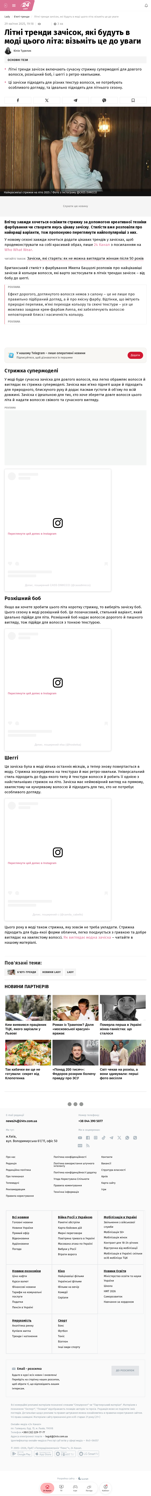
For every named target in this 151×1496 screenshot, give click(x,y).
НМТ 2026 (110, 1291)
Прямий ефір (20, 1233)
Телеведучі (12, 1183)
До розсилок (125, 1370)
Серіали (63, 1297)
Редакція (11, 1163)
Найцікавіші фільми (71, 1276)
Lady (8, 17)
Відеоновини (20, 1238)
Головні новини (22, 1222)
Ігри (103, 1189)
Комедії (63, 1292)
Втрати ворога (67, 1254)
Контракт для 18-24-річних (121, 1242)
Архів (104, 1176)
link (79, 1137)
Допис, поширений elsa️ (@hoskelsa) (58, 744)
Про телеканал (15, 1176)
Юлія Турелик (22, 50)
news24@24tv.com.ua (21, 1121)
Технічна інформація (66, 1192)
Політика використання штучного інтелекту (74, 1164)
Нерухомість (21, 1320)
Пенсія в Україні (22, 1307)
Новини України (22, 1227)
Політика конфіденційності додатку (75, 1172)
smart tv (65, 1453)
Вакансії (106, 1163)
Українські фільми (70, 1281)
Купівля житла (21, 1331)
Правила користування (20, 1196)
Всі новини (20, 1217)
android (21, 1453)
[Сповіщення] (146, 5)
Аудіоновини (20, 1243)
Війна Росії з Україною (75, 1217)
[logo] (25, 5)
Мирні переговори (70, 1233)
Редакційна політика (18, 1170)
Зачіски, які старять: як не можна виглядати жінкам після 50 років (85, 258)
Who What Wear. (19, 249)
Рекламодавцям (15, 1189)
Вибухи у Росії (67, 1249)
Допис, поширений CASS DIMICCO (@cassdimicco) (58, 585)
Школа (108, 1286)
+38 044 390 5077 (90, 1121)
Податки (17, 1302)
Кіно (61, 1271)
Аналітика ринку (22, 1325)
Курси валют (20, 1281)
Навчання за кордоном (119, 1302)
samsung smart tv (88, 1453)
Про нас (11, 1157)
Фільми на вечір (68, 1287)
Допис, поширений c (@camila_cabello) (58, 914)
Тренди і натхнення (24, 1336)
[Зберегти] (133, 100)
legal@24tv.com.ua (56, 1436)
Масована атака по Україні (75, 1243)
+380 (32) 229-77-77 (33, 1432)
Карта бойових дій (70, 1227)
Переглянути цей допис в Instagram (32, 533)
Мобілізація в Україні (120, 1217)
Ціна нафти (19, 1276)
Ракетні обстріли (69, 1222)
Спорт (62, 1320)
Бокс (61, 1325)
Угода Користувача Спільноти (71, 1179)
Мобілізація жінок (115, 1237)
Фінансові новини (24, 1287)
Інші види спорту (69, 1347)
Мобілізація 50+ (114, 1232)
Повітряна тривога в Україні (76, 1238)
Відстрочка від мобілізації (121, 1248)
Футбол (63, 1331)
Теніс (61, 1336)
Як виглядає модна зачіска (87, 937)
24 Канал (102, 244)
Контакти (106, 1157)
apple (43, 1453)
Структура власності (113, 1170)
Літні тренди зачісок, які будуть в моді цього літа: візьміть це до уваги (76, 17)
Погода (16, 1249)
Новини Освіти (115, 1271)
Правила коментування (68, 1185)
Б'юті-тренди (22, 17)
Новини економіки (26, 1271)
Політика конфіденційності (70, 1157)
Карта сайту (108, 1183)
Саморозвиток (113, 1296)
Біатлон (63, 1341)
